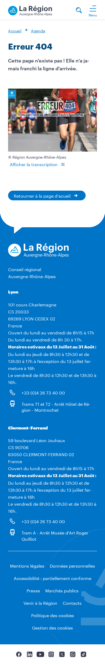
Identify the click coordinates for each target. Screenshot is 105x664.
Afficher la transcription (34, 163)
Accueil (15, 30)
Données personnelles (72, 565)
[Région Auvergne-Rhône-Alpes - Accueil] (30, 9)
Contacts (72, 602)
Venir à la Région (40, 602)
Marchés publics (62, 590)
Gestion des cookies (52, 627)
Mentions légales (27, 565)
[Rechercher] (79, 11)
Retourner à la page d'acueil (42, 195)
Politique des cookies (52, 614)
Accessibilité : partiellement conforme (52, 577)
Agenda (38, 30)
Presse (33, 590)
